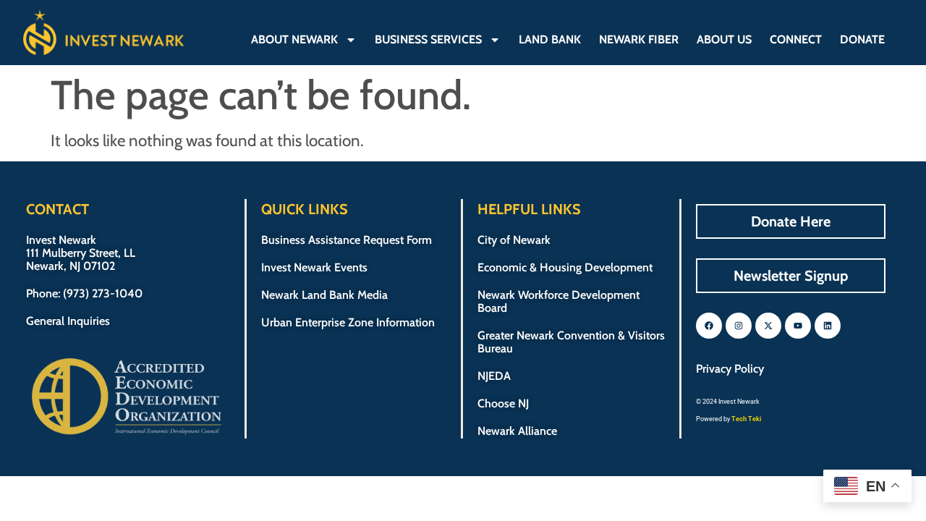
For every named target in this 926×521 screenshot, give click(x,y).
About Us (724, 39)
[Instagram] (739, 326)
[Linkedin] (828, 326)
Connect (796, 39)
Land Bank (550, 39)
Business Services (428, 39)
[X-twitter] (768, 326)
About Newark (294, 39)
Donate (862, 39)
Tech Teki (746, 419)
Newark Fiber (639, 39)
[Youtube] (798, 326)
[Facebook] (709, 326)
